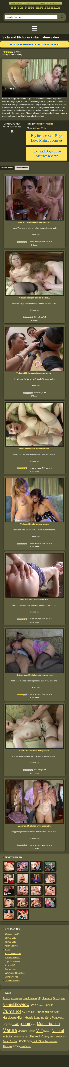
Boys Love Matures (44, 123)
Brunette (48, 1005)
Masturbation (48, 1023)
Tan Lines (53, 1041)
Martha (33, 1024)
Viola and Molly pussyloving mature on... (34, 373)
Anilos (7, 949)
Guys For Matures (12, 961)
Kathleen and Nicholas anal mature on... (35, 675)
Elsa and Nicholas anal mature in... (34, 448)
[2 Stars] (6, 52)
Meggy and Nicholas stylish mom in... (34, 825)
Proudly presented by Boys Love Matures (33, 44)
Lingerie (7, 1024)
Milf (39, 1030)
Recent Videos (22, 167)
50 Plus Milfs (10, 937)
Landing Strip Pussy (47, 1017)
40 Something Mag (13, 934)
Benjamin (18, 998)
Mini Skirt (47, 1031)
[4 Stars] (10, 52)
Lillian (62, 1018)
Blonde (8, 1004)
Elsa (23, 1012)
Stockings (25, 1041)
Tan (47, 1041)
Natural (58, 1030)
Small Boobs (10, 1041)
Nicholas (36, 128)
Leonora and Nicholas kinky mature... (35, 750)
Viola (43, 128)
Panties (16, 1037)
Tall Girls (38, 1041)
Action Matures (11, 945)
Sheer (52, 1036)
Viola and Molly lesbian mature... (34, 599)
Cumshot (12, 1011)
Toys (16, 1045)
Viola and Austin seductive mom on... (34, 222)
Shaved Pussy (39, 1036)
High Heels (25, 1017)
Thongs (7, 1046)
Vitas (28, 1046)
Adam (6, 998)
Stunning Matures (12, 980)
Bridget (40, 1005)
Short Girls (60, 1036)
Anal (13, 998)
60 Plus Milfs (10, 941)
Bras (33, 1004)
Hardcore (9, 1017)
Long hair (21, 1023)
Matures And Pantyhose (15, 972)
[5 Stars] (12, 52)
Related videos (7, 167)
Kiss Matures (10, 969)
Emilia (30, 1011)
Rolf (26, 1036)
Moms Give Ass (11, 976)
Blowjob (21, 1004)
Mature (10, 1029)
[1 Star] (4, 52)
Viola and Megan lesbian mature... (34, 297)
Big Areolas (30, 998)
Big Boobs (45, 998)
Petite (21, 1036)
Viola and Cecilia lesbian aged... (34, 524)
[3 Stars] (8, 52)
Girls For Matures (12, 957)
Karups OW (10, 965)
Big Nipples (59, 998)
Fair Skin (53, 1011)
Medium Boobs (26, 1031)
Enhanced (41, 1011)
